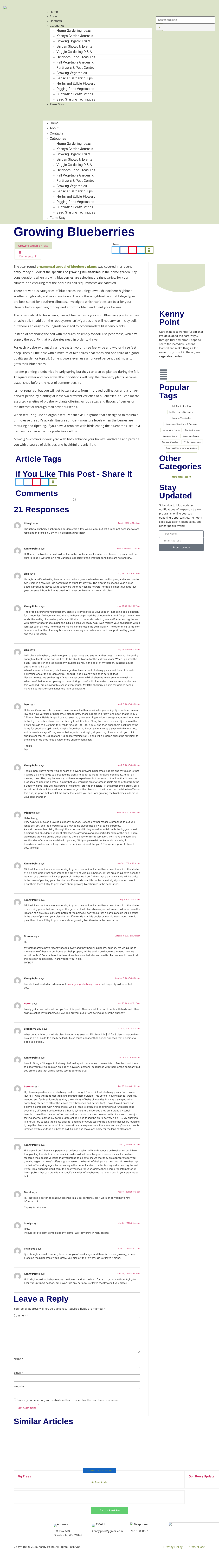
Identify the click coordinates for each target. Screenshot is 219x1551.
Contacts (56, 21)
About (54, 16)
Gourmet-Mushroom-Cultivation (181, 447)
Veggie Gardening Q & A (74, 52)
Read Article (101, 1482)
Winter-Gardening (192, 441)
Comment (21, 1315)
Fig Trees (24, 1476)
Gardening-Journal (191, 435)
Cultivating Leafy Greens (74, 94)
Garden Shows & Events (74, 46)
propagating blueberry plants (83, 984)
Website (19, 1386)
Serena (28, 1086)
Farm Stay (57, 104)
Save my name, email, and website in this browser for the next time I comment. (68, 1400)
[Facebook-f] (192, 7)
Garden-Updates (170, 441)
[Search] (159, 27)
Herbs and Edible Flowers (75, 83)
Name (18, 1358)
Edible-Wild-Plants (171, 429)
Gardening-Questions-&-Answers (181, 423)
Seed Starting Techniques (75, 99)
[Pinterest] (210, 7)
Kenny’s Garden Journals (74, 36)
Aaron (27, 1003)
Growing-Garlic (170, 435)
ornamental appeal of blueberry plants (67, 266)
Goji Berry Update (202, 1476)
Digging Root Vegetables (75, 89)
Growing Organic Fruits (73, 41)
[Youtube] (201, 7)
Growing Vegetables (71, 73)
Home (54, 11)
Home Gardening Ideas (73, 31)
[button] (97, 110)
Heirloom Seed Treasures (75, 57)
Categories (57, 25)
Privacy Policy (173, 1547)
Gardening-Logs (192, 429)
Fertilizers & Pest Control (75, 68)
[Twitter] (163, 365)
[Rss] (163, 374)
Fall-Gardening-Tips (181, 406)
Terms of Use (196, 1547)
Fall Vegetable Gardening (75, 62)
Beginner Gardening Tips (74, 78)
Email (18, 1372)
